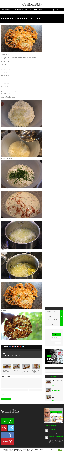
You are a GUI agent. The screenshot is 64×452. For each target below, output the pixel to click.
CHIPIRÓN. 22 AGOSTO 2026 (16, 371)
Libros (26, 9)
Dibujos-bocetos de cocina (51, 311)
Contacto (41, 9)
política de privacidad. (57, 340)
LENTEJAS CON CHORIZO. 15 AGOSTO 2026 (25, 371)
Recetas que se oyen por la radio (52, 319)
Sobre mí (35, 9)
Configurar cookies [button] (53, 449)
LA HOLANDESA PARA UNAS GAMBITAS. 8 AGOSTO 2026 (35, 371)
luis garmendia (52, 429)
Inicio (3, 9)
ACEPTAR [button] (60, 449)
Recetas (7, 9)
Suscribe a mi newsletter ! (54, 334)
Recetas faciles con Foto (50, 316)
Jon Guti (30, 9)
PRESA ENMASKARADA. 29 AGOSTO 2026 (6, 371)
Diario (12, 9)
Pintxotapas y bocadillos (50, 314)
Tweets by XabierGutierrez (27, 409)
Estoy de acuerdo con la (57, 340)
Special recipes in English (51, 324)
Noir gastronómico (19, 9)
